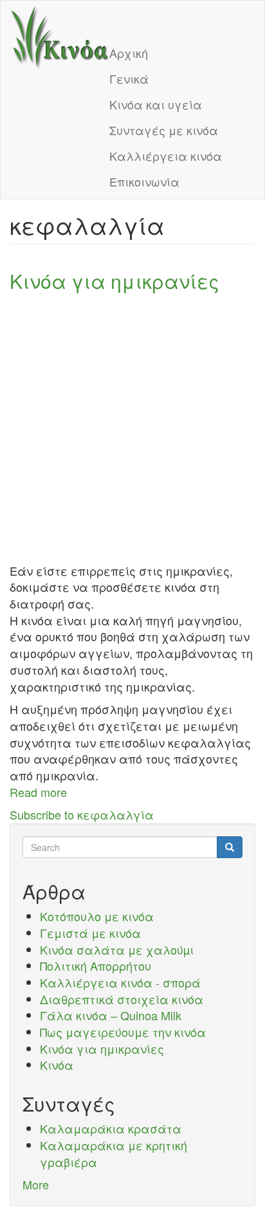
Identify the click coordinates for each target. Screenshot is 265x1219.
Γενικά (129, 78)
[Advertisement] (132, 430)
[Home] (60, 38)
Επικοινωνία (144, 181)
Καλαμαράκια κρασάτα (110, 1128)
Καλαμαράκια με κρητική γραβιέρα (113, 1153)
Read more (38, 792)
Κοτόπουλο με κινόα (97, 916)
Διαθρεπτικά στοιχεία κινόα (121, 999)
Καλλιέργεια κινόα (165, 155)
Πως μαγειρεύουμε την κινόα (123, 1031)
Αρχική (128, 52)
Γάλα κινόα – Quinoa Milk (110, 1015)
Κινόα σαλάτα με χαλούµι (117, 949)
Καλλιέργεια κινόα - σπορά (120, 982)
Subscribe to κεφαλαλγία (82, 814)
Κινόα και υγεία (155, 104)
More (36, 1184)
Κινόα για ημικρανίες (102, 1048)
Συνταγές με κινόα (163, 130)
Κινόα (56, 1064)
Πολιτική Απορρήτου (95, 965)
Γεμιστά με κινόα (90, 932)
